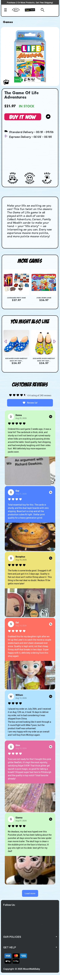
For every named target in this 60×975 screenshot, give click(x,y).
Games (8, 22)
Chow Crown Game (43, 298)
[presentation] (7, 280)
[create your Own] (18, 12)
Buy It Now (23, 116)
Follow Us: (9, 904)
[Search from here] (41, 10)
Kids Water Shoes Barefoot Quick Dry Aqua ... (16, 359)
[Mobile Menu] (7, 10)
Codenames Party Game (16, 298)
